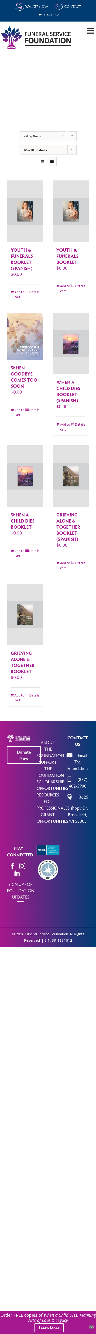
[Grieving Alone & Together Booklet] (25, 614)
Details (34, 292)
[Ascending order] (72, 136)
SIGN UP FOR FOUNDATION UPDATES (20, 890)
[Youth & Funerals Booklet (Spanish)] (25, 211)
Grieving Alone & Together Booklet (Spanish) (68, 526)
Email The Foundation (77, 761)
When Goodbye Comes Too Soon (24, 376)
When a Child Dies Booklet (22, 520)
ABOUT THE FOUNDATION (50, 748)
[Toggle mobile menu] (91, 31)
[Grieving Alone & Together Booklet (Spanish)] (71, 476)
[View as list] (51, 161)
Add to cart (19, 294)
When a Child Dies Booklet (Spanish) (68, 391)
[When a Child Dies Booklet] (25, 476)
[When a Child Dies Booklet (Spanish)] (71, 344)
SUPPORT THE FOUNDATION (50, 768)
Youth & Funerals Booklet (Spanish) (22, 259)
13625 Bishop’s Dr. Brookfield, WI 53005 (77, 809)
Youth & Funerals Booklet (67, 256)
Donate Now (24, 755)
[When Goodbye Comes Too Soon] (25, 336)
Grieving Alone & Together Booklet (23, 662)
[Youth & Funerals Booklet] (71, 211)
